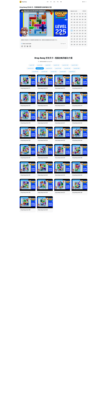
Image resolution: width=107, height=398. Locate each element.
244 (74, 39)
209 (77, 22)
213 (71, 25)
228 (80, 30)
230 (85, 30)
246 (80, 39)
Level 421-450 (53, 71)
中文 (84, 1)
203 (77, 19)
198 (80, 16)
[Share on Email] (30, 46)
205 (82, 19)
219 (71, 27)
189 (71, 13)
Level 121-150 (65, 65)
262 (85, 44)
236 (85, 33)
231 (71, 33)
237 (71, 36)
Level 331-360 (76, 68)
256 (74, 44)
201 (71, 19)
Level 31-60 (39, 65)
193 (82, 13)
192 (80, 13)
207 (71, 22)
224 (85, 27)
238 (74, 36)
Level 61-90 (48, 65)
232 (74, 33)
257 (77, 44)
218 (85, 25)
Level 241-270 (49, 68)
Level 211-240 (40, 68)
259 (82, 44)
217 (82, 25)
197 (77, 16)
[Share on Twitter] (22, 46)
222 (80, 27)
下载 (57, 1)
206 (85, 19)
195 (71, 16)
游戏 (54, 1)
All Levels (84, 11)
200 (85, 16)
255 (71, 44)
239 (77, 36)
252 (80, 41)
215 (77, 25)
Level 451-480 (63, 71)
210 (80, 22)
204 (80, 19)
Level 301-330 (67, 68)
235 (82, 33)
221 (77, 27)
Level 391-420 (44, 71)
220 (74, 27)
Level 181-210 (30, 68)
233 (77, 33)
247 (82, 39)
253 (82, 41)
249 (71, 41)
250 (74, 41)
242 (85, 36)
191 (77, 13)
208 (74, 22)
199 (82, 16)
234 (80, 33)
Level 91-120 (56, 65)
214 (74, 25)
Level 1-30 (32, 65)
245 (77, 39)
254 (85, 41)
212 (85, 22)
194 (85, 13)
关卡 (51, 1)
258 (80, 44)
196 (74, 16)
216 (80, 25)
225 (71, 30)
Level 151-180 (74, 65)
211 (82, 22)
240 (80, 36)
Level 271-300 (58, 68)
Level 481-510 (72, 71)
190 (74, 13)
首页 (47, 1)
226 (74, 30)
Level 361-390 (35, 71)
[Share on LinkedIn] (27, 46)
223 (82, 27)
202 (74, 19)
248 (85, 39)
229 (82, 30)
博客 (61, 1)
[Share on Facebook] (25, 46)
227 (77, 30)
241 (82, 36)
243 (71, 39)
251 (77, 41)
